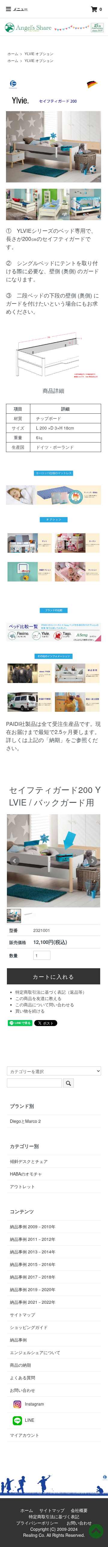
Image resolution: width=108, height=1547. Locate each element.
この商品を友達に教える (38, 998)
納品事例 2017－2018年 (33, 1277)
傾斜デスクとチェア (29, 1161)
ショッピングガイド (29, 1327)
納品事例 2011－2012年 (33, 1239)
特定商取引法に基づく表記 (56, 1516)
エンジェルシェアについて (35, 1352)
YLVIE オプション (39, 53)
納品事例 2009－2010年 (33, 1226)
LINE (29, 1420)
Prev (15, 861)
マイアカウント (24, 1435)
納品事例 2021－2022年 (33, 1302)
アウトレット (22, 1186)
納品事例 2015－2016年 (33, 1264)
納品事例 (18, 1340)
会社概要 (81, 1510)
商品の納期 (20, 1365)
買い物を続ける (30, 1011)
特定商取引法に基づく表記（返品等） (51, 992)
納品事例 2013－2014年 (33, 1252)
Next (92, 861)
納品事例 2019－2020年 (33, 1289)
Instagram (34, 1404)
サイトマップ (22, 1315)
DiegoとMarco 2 (25, 1121)
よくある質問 (22, 1377)
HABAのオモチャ (26, 1174)
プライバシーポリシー (39, 1523)
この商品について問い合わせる (44, 1004)
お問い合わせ (22, 1390)
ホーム (13, 53)
